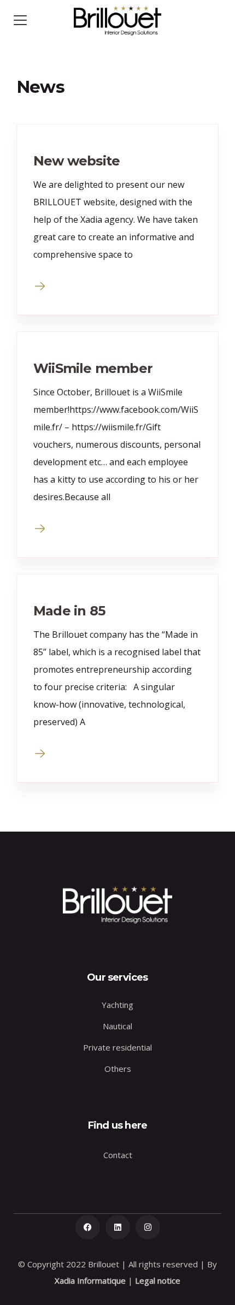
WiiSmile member (92, 368)
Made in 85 (69, 611)
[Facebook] (87, 1227)
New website (76, 161)
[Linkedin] (117, 1227)
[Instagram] (148, 1227)
